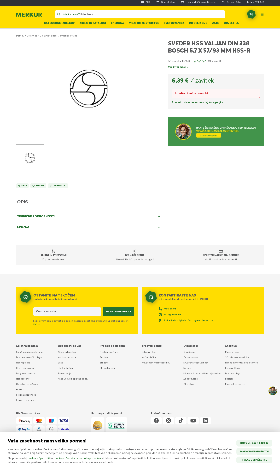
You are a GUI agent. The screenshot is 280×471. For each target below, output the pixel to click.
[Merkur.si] (29, 15)
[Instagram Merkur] (168, 420)
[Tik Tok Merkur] (181, 420)
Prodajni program (109, 352)
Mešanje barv (232, 352)
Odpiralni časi (149, 352)
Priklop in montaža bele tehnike (241, 363)
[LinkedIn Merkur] (205, 420)
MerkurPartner (107, 368)
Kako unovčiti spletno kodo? (73, 379)
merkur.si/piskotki (38, 458)
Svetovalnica (174, 23)
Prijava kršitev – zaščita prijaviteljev (202, 373)
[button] (89, 89)
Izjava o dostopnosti (27, 400)
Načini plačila (23, 363)
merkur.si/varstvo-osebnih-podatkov (77, 458)
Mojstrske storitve (144, 23)
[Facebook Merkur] (156, 420)
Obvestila (231, 23)
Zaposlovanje (190, 357)
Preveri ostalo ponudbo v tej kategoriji (197, 102)
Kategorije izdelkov (59, 23)
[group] (30, 158)
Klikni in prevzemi (54, 255)
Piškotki (20, 389)
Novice (187, 368)
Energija (117, 23)
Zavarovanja (64, 373)
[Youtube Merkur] (193, 420)
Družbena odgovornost (195, 363)
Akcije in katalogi (93, 23)
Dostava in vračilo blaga (29, 357)
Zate (215, 23)
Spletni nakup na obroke (221, 255)
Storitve (104, 357)
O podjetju (189, 352)
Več (35, 324)
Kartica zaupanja (67, 357)
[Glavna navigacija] (262, 14)
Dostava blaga (233, 373)
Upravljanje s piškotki (27, 384)
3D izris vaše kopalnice (237, 357)
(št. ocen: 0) (214, 61)
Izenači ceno (134, 255)
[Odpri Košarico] (251, 14)
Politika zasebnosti (26, 395)
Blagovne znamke (25, 373)
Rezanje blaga (232, 368)
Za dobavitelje (190, 379)
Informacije (198, 23)
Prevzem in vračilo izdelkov (156, 363)
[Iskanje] (59, 14)
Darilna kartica (66, 368)
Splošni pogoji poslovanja (29, 352)
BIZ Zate (104, 363)
